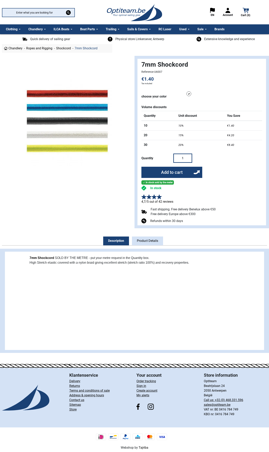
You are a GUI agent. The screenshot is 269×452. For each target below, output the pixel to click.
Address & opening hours (86, 395)
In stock (155, 188)
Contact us (76, 400)
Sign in (141, 386)
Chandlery (15, 48)
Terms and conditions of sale (89, 390)
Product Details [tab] (147, 241)
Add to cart (172, 172)
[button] (246, 12)
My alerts (142, 395)
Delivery (74, 381)
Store (73, 409)
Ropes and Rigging (39, 48)
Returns (74, 386)
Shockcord (63, 48)
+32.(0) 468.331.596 (229, 400)
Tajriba (143, 447)
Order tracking (146, 381)
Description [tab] (116, 241)
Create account (146, 390)
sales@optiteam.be (217, 405)
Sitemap (75, 405)
